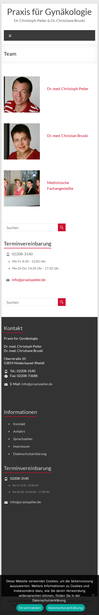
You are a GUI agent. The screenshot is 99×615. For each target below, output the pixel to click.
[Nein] (93, 595)
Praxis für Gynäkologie (49, 11)
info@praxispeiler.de (28, 279)
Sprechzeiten (22, 439)
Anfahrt (19, 431)
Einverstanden (30, 608)
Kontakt (19, 424)
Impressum (21, 446)
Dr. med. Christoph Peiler (67, 88)
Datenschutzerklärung (29, 454)
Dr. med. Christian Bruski (67, 135)
